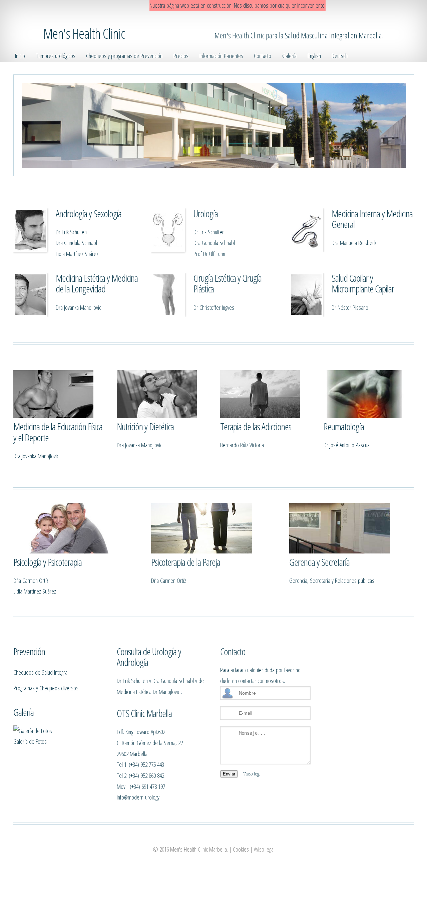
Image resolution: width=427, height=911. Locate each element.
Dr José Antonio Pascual (347, 445)
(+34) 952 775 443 (146, 764)
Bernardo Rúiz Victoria (242, 445)
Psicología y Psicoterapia (47, 562)
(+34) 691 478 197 (147, 786)
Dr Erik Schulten (71, 232)
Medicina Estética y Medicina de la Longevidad (97, 283)
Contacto (262, 55)
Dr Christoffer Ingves (213, 307)
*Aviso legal (252, 773)
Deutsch (340, 55)
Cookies (241, 849)
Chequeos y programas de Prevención (124, 55)
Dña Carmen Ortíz (30, 580)
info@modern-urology (138, 797)
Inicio (20, 55)
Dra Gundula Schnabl (76, 242)
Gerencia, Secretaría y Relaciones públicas (331, 580)
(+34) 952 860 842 (146, 775)
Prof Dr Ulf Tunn (209, 253)
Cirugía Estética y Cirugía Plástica (227, 283)
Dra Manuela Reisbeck (354, 242)
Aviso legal (264, 849)
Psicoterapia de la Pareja (185, 562)
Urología (205, 213)
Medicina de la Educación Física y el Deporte (57, 432)
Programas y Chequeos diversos (45, 688)
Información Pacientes (221, 55)
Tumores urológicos (55, 55)
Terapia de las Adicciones (255, 426)
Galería (289, 55)
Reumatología (344, 426)
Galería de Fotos (30, 741)
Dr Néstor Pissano (350, 307)
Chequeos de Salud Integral (40, 672)
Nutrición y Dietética (145, 426)
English (314, 55)
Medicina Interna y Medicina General (372, 219)
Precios (180, 55)
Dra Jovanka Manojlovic (78, 307)
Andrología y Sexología (88, 213)
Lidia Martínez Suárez (77, 253)
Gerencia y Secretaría (319, 562)
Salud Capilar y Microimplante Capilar (363, 283)
